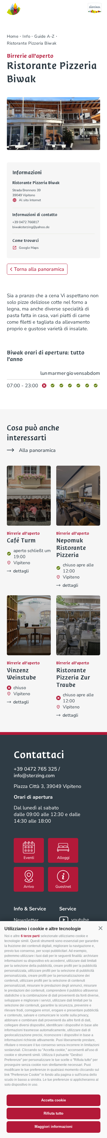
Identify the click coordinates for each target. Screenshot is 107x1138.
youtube (80, 919)
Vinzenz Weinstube (21, 674)
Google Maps (29, 247)
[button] (100, 928)
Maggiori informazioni (53, 1127)
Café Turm (21, 540)
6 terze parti (30, 936)
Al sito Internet (30, 200)
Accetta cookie (53, 1100)
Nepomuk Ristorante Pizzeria (71, 548)
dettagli (21, 571)
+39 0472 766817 (25, 222)
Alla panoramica (37, 450)
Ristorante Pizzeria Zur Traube (73, 678)
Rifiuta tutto (53, 1113)
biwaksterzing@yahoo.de (30, 227)
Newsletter (26, 920)
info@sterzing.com (34, 775)
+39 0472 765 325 (35, 769)
